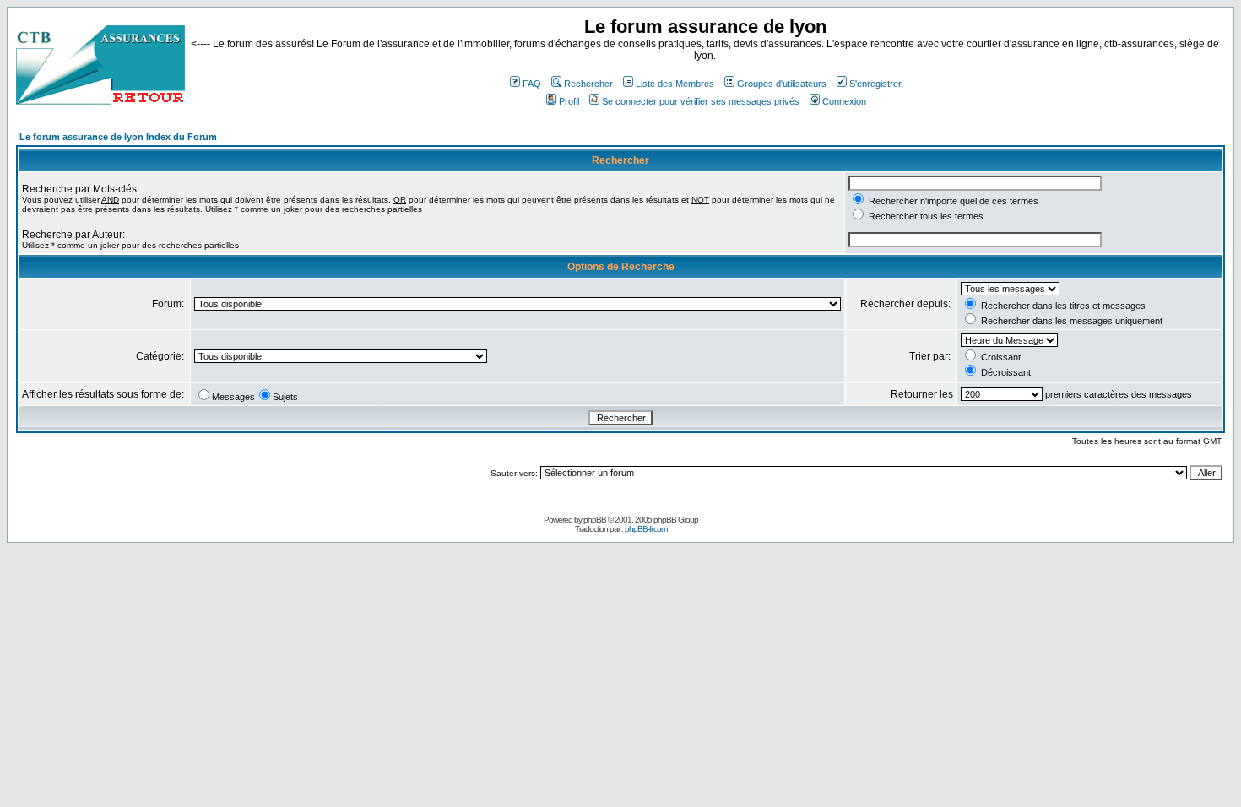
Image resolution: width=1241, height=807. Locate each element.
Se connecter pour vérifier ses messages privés (700, 101)
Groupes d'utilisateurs (781, 84)
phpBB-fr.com (646, 528)
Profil (569, 101)
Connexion (844, 101)
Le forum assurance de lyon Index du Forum (118, 137)
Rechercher (588, 84)
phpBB (594, 519)
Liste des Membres (675, 84)
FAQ (532, 84)
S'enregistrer (875, 84)
